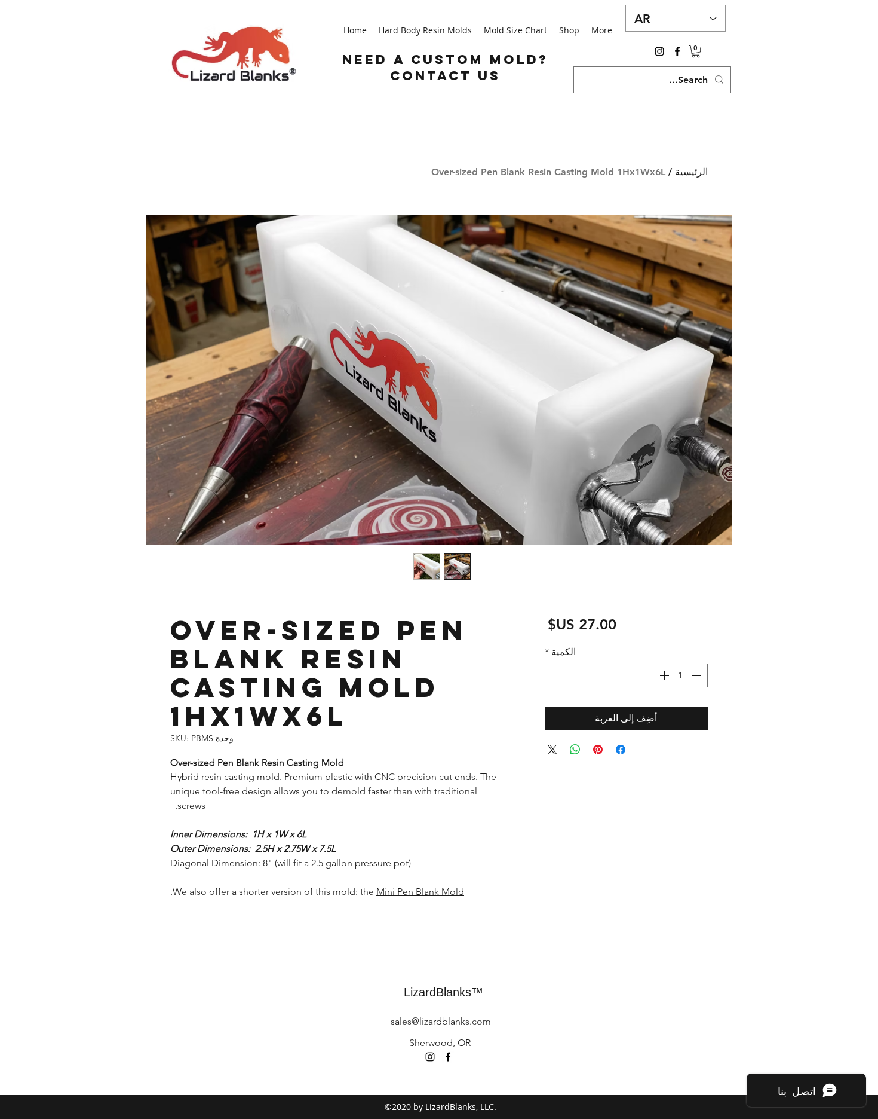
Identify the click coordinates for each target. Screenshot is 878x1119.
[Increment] (663, 675)
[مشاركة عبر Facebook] (620, 749)
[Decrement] (697, 675)
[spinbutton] (680, 675)
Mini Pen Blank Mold (420, 891)
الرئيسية (691, 172)
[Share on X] (552, 749)
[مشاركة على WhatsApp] (575, 749)
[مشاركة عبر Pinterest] (598, 749)
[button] (696, 51)
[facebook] (677, 51)
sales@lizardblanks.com (441, 1021)
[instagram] (659, 51)
